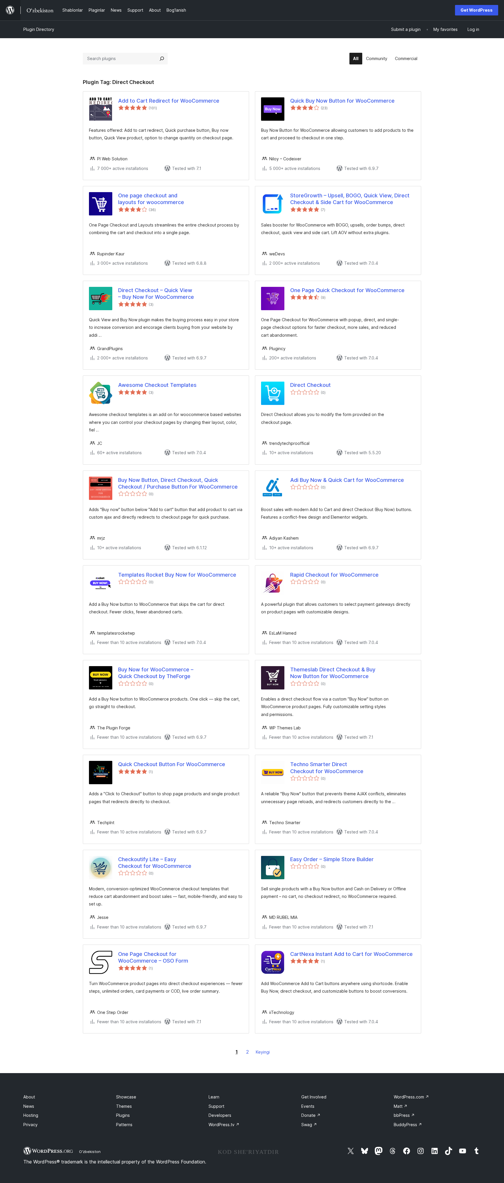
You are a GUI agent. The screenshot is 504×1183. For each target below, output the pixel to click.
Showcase (126, 1096)
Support (216, 1106)
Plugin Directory (38, 29)
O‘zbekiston (90, 1151)
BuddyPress (408, 1124)
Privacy (30, 1124)
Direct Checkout (310, 385)
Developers (220, 1115)
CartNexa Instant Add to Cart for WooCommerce (351, 954)
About (29, 1096)
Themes (124, 1106)
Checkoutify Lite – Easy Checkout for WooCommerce (154, 862)
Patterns (124, 1124)
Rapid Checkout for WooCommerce (334, 575)
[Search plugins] (162, 58)
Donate (311, 1115)
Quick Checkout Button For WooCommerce (171, 764)
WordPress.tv (224, 1124)
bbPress (404, 1115)
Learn (214, 1096)
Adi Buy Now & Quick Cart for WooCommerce (347, 480)
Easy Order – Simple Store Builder (332, 859)
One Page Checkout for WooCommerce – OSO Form (153, 957)
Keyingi (263, 1051)
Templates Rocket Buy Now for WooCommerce (177, 575)
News (28, 1106)
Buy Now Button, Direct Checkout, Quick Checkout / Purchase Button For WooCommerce (178, 483)
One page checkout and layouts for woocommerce (151, 198)
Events (307, 1106)
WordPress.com (411, 1096)
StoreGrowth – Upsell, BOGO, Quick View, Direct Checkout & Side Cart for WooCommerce (350, 198)
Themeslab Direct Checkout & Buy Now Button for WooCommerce (332, 672)
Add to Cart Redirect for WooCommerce (168, 101)
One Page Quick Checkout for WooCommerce (347, 290)
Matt (400, 1106)
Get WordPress (477, 10)
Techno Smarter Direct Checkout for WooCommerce (326, 767)
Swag (309, 1124)
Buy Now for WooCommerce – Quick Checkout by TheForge (155, 672)
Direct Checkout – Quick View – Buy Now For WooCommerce (156, 293)
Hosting (30, 1115)
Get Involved (313, 1096)
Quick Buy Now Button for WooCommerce (342, 101)
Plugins (123, 1115)
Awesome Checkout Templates (157, 385)
